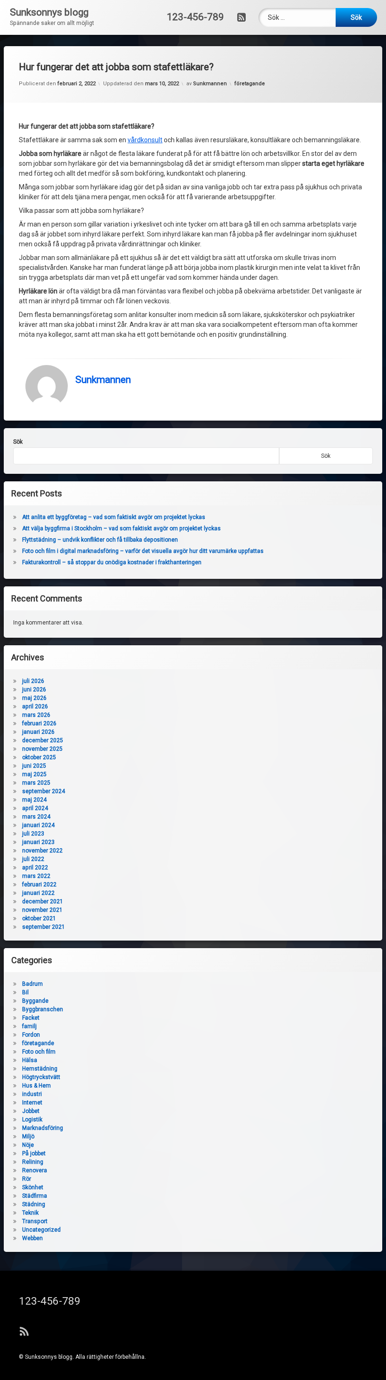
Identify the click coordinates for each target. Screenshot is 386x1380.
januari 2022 (38, 893)
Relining (32, 1162)
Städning (33, 1204)
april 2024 (35, 808)
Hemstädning (39, 1068)
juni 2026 (34, 689)
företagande (249, 84)
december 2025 (42, 740)
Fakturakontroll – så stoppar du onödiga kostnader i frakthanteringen (111, 562)
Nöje (28, 1145)
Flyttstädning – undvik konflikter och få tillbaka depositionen (100, 539)
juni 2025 (34, 766)
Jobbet (31, 1111)
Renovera (34, 1170)
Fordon (31, 1034)
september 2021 (43, 927)
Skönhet (32, 1187)
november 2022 (42, 850)
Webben (32, 1238)
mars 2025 (36, 782)
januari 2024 (38, 825)
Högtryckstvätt (41, 1077)
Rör (26, 1179)
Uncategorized (41, 1229)
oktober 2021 (39, 918)
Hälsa (29, 1060)
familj (29, 1026)
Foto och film (39, 1051)
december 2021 (42, 901)
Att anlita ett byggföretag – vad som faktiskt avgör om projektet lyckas (113, 517)
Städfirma (34, 1196)
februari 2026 (39, 723)
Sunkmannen (210, 84)
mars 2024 (36, 816)
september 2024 (43, 791)
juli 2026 (33, 681)
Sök (18, 441)
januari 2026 (38, 732)
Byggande (35, 1001)
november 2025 (42, 749)
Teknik (30, 1213)
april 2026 (35, 706)
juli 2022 (33, 859)
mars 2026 (36, 715)
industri (32, 1094)
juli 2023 (33, 833)
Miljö (28, 1136)
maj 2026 (34, 698)
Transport (35, 1221)
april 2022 (35, 867)
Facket (31, 1018)
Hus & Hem (36, 1085)
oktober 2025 (39, 757)
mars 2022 (36, 876)
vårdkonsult (145, 140)
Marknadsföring (42, 1128)
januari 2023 (38, 842)
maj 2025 (34, 774)
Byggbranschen (42, 1009)
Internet (32, 1102)
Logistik (32, 1119)
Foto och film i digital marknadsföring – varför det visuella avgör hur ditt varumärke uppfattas (143, 551)
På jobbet (34, 1153)
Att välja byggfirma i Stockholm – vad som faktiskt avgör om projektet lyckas (121, 528)
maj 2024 (34, 799)
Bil (25, 992)
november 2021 (42, 910)
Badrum (32, 984)
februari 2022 (39, 884)
